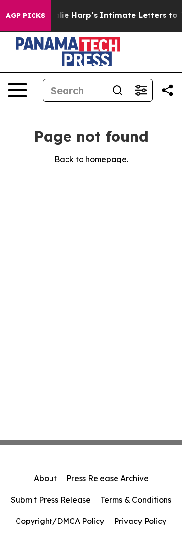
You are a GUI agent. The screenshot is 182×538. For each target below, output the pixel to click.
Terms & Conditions (135, 500)
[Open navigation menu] (17, 90)
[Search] (117, 90)
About (45, 478)
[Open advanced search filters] (140, 90)
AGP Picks (25, 15)
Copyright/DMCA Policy (60, 521)
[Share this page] (167, 90)
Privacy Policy (140, 521)
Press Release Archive (107, 478)
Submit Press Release (51, 500)
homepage (106, 159)
